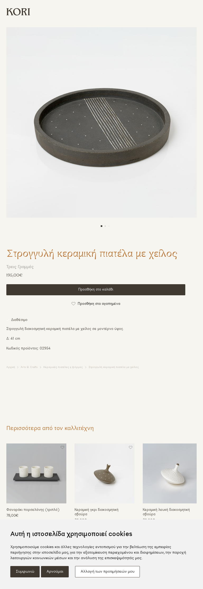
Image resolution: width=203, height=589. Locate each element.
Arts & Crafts (29, 367)
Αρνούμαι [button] (55, 572)
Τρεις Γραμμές (20, 267)
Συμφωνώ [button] (25, 572)
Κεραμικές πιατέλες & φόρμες (63, 367)
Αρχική (10, 367)
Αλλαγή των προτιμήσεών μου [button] (108, 572)
